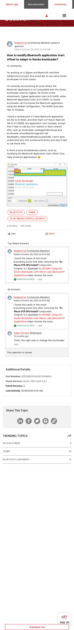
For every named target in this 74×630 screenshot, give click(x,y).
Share (52, 233)
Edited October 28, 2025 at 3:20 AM (32, 49)
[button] (37, 627)
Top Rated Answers (18, 243)
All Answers (14, 289)
